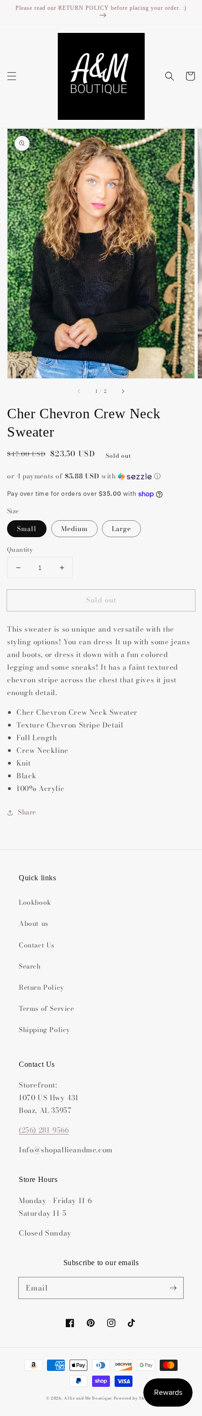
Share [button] (27, 812)
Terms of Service (46, 1008)
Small (27, 529)
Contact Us (36, 945)
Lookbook (35, 902)
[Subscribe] (173, 1287)
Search (30, 966)
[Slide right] (122, 391)
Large (121, 529)
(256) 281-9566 (44, 1130)
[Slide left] (79, 391)
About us (33, 923)
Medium (74, 529)
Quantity (20, 549)
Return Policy (41, 987)
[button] (11, 76)
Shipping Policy (44, 1030)
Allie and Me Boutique (88, 1398)
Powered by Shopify (135, 1398)
